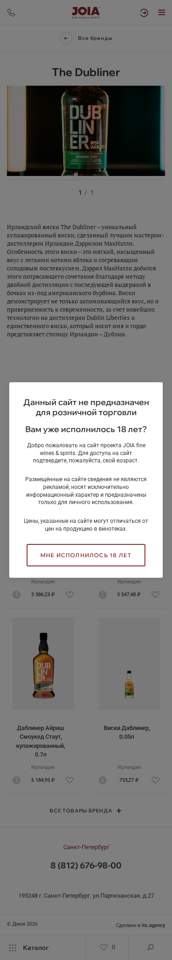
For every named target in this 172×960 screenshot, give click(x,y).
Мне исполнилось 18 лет (86, 555)
